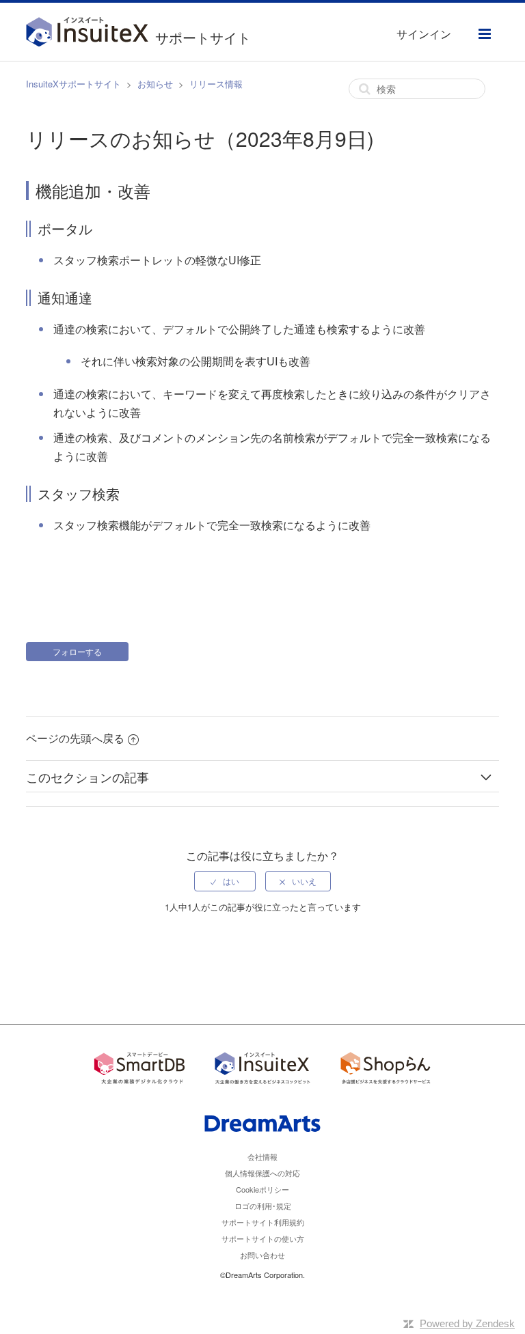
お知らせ (155, 83)
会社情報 (262, 1156)
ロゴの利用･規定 (262, 1205)
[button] (485, 34)
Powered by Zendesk (467, 1323)
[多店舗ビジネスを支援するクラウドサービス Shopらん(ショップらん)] (385, 1070)
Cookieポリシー (262, 1189)
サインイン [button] (423, 34)
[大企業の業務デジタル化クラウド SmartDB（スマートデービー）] (139, 1070)
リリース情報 (216, 83)
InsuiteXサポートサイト (73, 83)
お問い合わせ (262, 1254)
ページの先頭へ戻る (75, 738)
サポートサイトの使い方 (262, 1238)
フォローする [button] (77, 651)
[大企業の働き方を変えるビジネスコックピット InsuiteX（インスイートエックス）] (262, 1070)
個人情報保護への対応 (262, 1172)
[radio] (225, 881)
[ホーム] (90, 33)
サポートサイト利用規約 (262, 1222)
